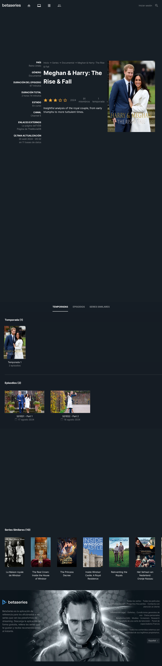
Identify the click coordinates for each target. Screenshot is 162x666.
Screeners (144, 618)
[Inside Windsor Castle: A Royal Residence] (93, 552)
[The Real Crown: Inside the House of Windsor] (41, 552)
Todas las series (134, 601)
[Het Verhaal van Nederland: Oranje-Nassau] (145, 552)
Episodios (79, 306)
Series (55, 62)
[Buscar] (157, 6)
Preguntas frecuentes (136, 604)
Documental (68, 62)
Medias (135, 618)
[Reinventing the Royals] (119, 552)
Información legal (118, 612)
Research (155, 618)
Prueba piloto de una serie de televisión (132, 621)
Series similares (100, 306)
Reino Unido (35, 65)
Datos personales (152, 615)
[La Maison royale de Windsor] (15, 552)
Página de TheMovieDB (29, 129)
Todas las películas (151, 601)
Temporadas (60, 306)
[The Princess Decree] (67, 552)
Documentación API (116, 604)
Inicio (46, 62)
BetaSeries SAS (123, 618)
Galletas (131, 612)
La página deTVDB (31, 125)
